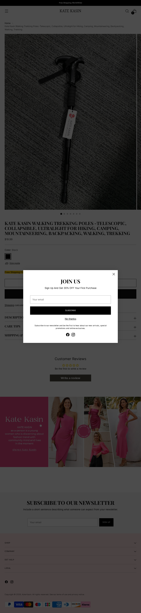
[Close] (113, 274)
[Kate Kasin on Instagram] (73, 335)
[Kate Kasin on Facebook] (68, 335)
